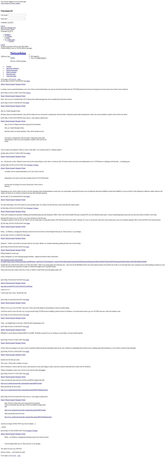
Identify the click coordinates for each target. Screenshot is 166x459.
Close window (5, 3)
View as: (33, 58)
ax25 (27, 247)
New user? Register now (8, 28)
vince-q (28, 93)
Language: (4, 22)
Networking (18, 53)
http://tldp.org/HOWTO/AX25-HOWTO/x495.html (16, 286)
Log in (3, 26)
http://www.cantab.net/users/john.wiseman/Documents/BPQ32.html (21, 383)
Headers (18, 84)
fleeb (28, 81)
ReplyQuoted (10, 84)
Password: (4, 19)
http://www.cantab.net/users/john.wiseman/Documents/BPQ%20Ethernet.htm (24, 390)
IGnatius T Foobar (32, 165)
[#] (1, 81)
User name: (4, 15)
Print (23, 84)
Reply (3, 84)
